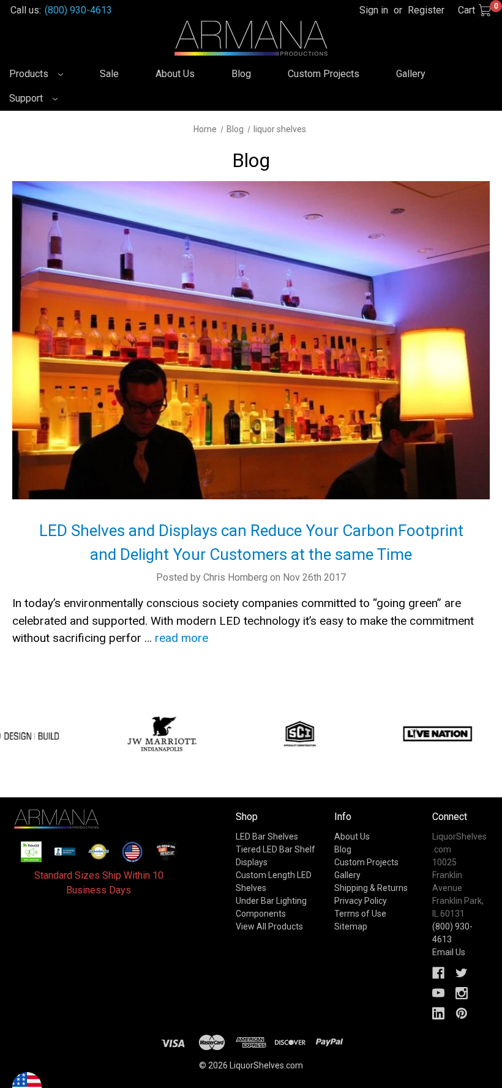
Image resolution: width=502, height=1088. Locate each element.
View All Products (269, 926)
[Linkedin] (438, 1013)
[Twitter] (461, 973)
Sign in (373, 10)
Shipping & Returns (371, 888)
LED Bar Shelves (267, 836)
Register (426, 10)
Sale (109, 74)
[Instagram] (461, 993)
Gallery (410, 74)
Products (30, 74)
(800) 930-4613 (78, 10)
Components (261, 913)
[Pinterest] (461, 1013)
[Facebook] (438, 973)
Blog (241, 74)
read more (181, 638)
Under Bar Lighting (271, 901)
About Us (175, 74)
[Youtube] (438, 993)
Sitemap (350, 926)
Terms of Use (360, 913)
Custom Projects (323, 74)
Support (27, 98)
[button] (31, 851)
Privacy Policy (360, 901)
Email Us (448, 952)
